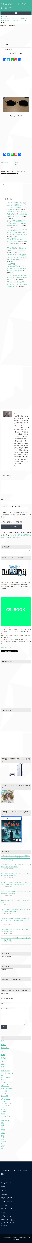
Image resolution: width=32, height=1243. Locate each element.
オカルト (3, 1075)
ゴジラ (3, 1093)
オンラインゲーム (5, 1077)
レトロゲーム (6, 1116)
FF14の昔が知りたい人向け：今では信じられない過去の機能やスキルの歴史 (17, 241)
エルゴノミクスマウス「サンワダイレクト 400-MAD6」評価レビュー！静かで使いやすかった (17, 232)
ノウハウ (3, 1107)
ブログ (3, 1114)
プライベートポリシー (9, 1220)
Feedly (5, 1225)
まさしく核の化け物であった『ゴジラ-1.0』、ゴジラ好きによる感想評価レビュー (16, 223)
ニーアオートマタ (6, 1103)
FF (2, 1041)
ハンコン (4, 1109)
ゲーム (5, 1085)
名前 (2, 499)
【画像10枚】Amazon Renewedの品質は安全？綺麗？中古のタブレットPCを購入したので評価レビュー (15, 920)
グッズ (3, 1080)
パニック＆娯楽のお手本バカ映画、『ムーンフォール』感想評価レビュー (17, 278)
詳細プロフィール (6, 647)
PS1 (2, 1049)
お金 (2, 1066)
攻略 (2, 1127)
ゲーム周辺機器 (6, 1089)
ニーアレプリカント (6, 1105)
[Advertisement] (16, 80)
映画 (3, 1129)
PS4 (3, 1054)
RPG (3, 1058)
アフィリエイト (5, 1071)
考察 (2, 1139)
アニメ (3, 1068)
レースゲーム (6, 1120)
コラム (4, 1212)
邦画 (3, 1146)
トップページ (6, 1183)
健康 (2, 1123)
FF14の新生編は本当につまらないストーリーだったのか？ (15, 901)
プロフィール (6, 1216)
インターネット (7, 1073)
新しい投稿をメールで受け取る (12, 522)
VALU (2, 1064)
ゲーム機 (4, 1091)
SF (2, 1061)
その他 (4, 1205)
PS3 (2, 1051)
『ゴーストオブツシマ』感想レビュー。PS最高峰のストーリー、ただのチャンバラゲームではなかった (15, 857)
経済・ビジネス (7, 1198)
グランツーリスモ (6, 1082)
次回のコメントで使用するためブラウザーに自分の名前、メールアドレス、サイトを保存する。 (16, 515)
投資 (2, 1125)
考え (2, 1137)
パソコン (3, 1112)
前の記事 (5, 162)
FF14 (3, 1044)
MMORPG (5, 1048)
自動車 (3, 1142)
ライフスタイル (7, 1201)
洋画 (3, 1133)
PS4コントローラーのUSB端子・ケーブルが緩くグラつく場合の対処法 (17, 284)
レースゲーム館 (7, 1209)
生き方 (2, 1135)
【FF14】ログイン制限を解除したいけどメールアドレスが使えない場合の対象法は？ (17, 257)
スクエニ (6, 1099)
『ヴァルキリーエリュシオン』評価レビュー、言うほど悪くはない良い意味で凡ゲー (17, 214)
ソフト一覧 (3, 1101)
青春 (2, 1148)
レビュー (3, 1118)
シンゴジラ (4, 1096)
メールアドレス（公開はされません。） (10, 506)
